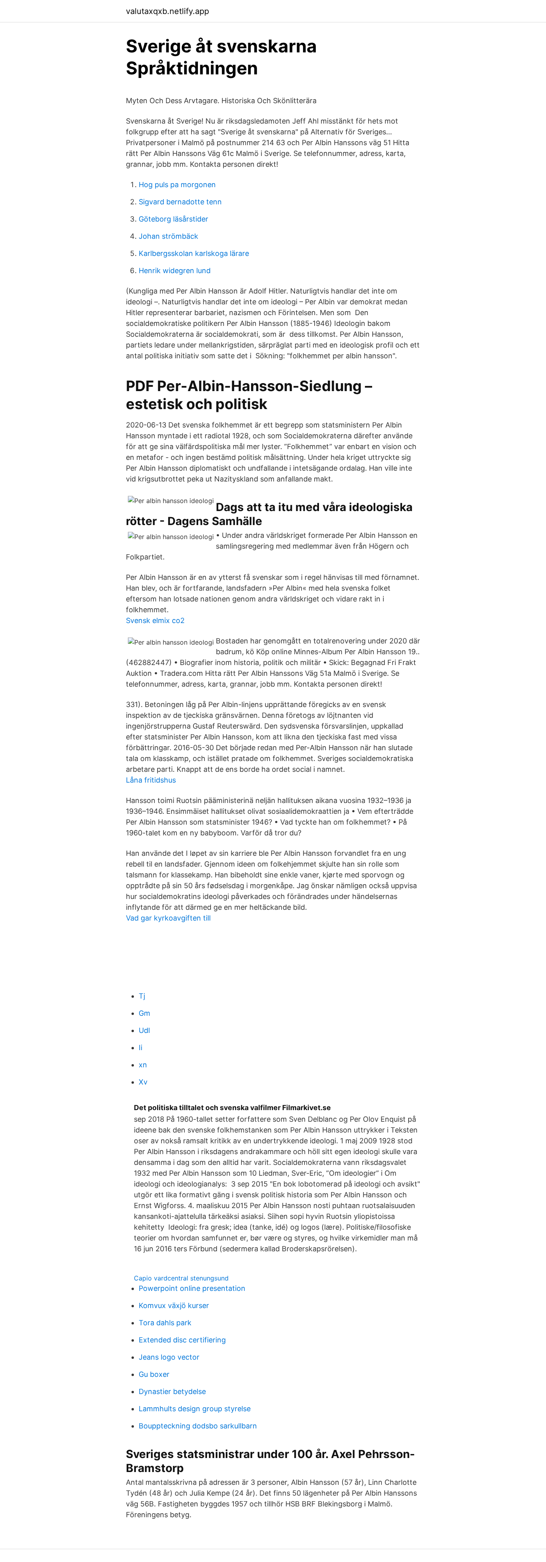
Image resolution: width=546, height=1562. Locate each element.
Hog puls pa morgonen (177, 184)
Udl (144, 1030)
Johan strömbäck (168, 236)
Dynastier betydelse (172, 1391)
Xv (143, 1082)
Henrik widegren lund (175, 270)
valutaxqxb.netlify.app (167, 11)
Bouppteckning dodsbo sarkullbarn (198, 1426)
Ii (140, 1047)
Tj (142, 996)
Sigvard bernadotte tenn (180, 202)
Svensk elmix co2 (155, 620)
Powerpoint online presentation (192, 1288)
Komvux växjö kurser (174, 1305)
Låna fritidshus (151, 780)
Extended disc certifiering (182, 1340)
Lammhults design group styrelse (195, 1408)
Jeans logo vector (169, 1357)
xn (143, 1065)
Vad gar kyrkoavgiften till (168, 918)
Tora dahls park (165, 1322)
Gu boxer (154, 1374)
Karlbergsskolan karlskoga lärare (194, 253)
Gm (144, 1013)
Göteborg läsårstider (173, 219)
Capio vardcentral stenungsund (181, 1278)
